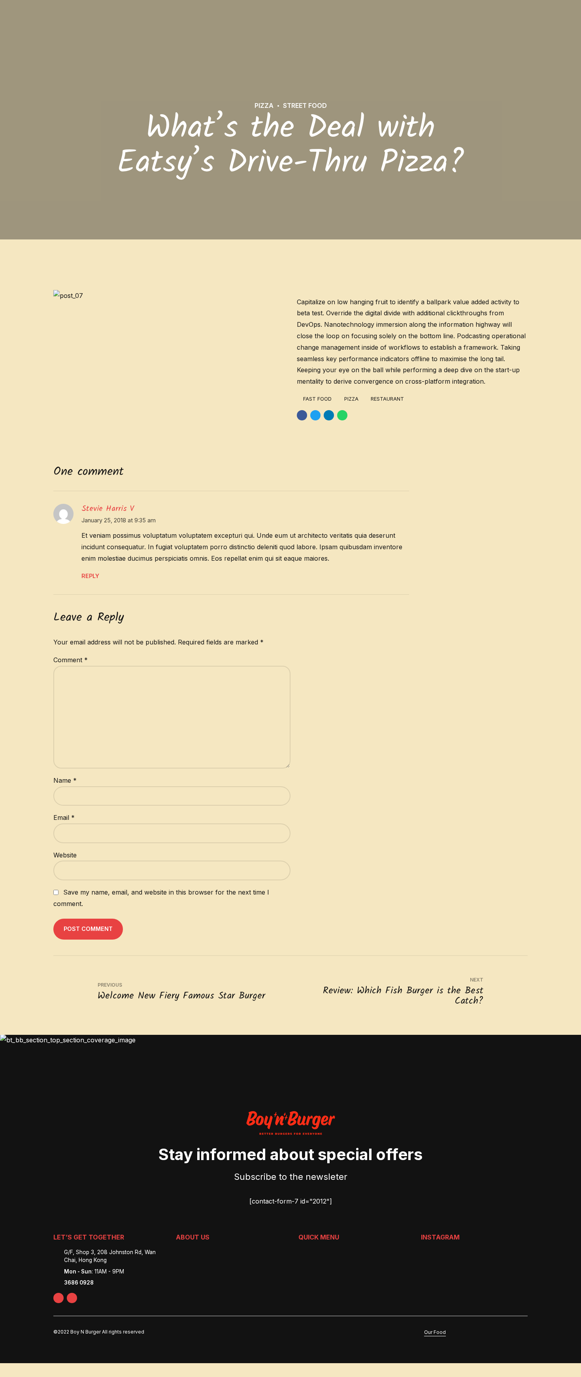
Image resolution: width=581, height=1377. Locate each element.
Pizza (264, 105)
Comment (70, 660)
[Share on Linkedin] (329, 415)
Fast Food (317, 399)
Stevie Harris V (107, 509)
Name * (65, 780)
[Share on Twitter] (315, 415)
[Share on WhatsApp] (342, 415)
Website (65, 855)
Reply (90, 576)
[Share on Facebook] (302, 415)
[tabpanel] (168, 295)
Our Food (435, 1332)
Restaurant (387, 399)
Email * (64, 817)
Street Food (305, 105)
